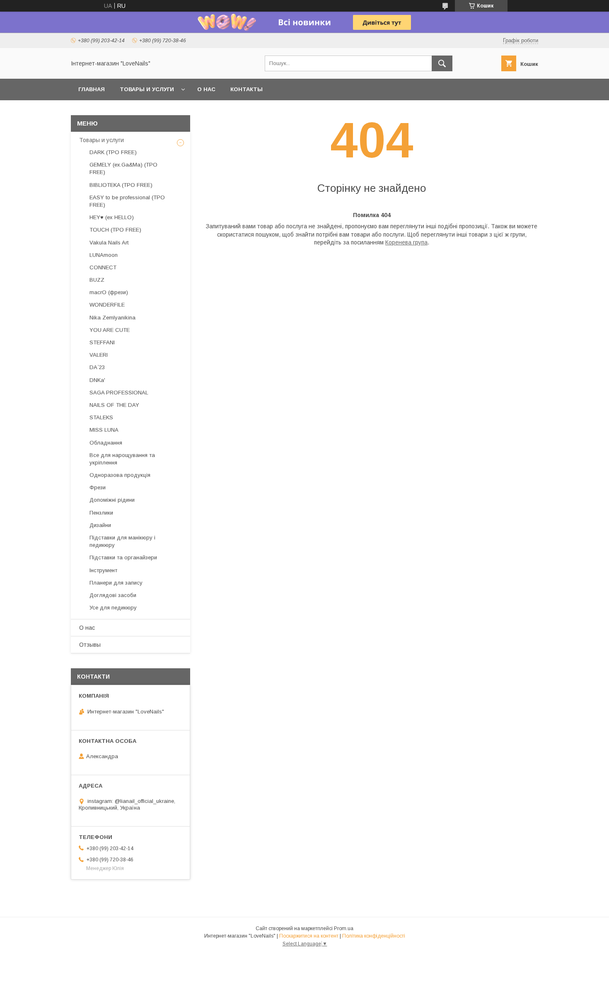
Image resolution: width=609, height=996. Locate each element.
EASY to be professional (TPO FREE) (127, 201)
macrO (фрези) (108, 292)
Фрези (97, 487)
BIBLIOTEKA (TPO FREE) (120, 185)
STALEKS (101, 417)
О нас (206, 89)
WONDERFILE (107, 305)
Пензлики (101, 513)
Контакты (246, 89)
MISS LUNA (103, 430)
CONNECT (102, 267)
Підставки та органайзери (123, 557)
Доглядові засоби (112, 595)
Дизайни (100, 525)
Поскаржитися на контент (308, 936)
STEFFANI (102, 342)
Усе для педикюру (113, 607)
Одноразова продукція (119, 475)
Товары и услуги (147, 89)
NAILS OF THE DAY (114, 405)
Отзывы (90, 644)
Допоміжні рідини (112, 500)
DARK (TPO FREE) (113, 152)
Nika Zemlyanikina (112, 317)
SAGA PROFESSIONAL (118, 392)
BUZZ (96, 280)
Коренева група (406, 242)
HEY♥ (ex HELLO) (111, 217)
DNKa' (97, 380)
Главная (91, 89)
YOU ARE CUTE (109, 330)
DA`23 (97, 367)
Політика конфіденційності (373, 936)
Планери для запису (116, 583)
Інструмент (103, 570)
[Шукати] (442, 63)
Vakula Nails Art (108, 242)
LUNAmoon (103, 255)
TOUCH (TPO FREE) (115, 230)
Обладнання (105, 443)
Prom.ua (343, 928)
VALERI (98, 355)
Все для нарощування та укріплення (122, 459)
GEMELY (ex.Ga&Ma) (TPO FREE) (123, 168)
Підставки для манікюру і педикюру (122, 541)
